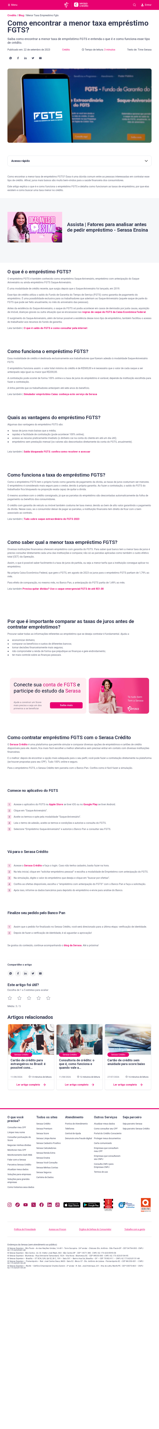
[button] (10, 58)
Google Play (90, 804)
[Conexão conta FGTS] (79, 695)
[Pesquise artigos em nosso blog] (134, 5)
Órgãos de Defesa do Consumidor (95, 1229)
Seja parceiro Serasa (132, 1123)
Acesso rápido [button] (20, 160)
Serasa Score (42, 1133)
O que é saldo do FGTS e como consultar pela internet (55, 328)
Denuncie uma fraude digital (78, 1138)
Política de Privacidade (25, 1229)
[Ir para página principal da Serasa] (68, 4)
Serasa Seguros (43, 1172)
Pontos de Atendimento (76, 1123)
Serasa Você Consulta (46, 1162)
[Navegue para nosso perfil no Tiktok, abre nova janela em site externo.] (17, 1205)
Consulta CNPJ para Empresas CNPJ (104, 1165)
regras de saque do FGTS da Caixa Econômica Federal (114, 312)
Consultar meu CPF (16, 1127)
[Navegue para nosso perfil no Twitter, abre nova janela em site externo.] (33, 1205)
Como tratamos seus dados (20, 1187)
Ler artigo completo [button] (28, 1084)
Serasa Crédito (19, 744)
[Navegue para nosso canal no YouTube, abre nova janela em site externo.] (25, 1205)
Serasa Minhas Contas (47, 1167)
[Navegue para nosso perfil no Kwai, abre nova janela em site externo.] (57, 1205)
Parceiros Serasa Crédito (19, 1164)
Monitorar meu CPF (16, 1150)
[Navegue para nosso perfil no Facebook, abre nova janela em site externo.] (41, 1205)
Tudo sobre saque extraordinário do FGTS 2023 (51, 519)
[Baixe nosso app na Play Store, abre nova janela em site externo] (91, 1206)
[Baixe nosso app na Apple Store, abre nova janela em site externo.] (71, 1206)
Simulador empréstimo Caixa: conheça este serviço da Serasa (60, 394)
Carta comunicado (103, 1143)
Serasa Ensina (43, 1158)
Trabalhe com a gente (134, 1229)
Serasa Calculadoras (46, 1148)
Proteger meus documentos (107, 1138)
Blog (21, 15)
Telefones (69, 1128)
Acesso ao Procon (57, 1229)
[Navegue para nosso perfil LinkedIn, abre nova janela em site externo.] (49, 1205)
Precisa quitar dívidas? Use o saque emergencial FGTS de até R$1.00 (63, 588)
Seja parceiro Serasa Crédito (136, 1128)
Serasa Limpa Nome (46, 1138)
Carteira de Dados (45, 1177)
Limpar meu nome (16, 1132)
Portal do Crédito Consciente (107, 1133)
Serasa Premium (44, 1128)
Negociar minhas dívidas (19, 1145)
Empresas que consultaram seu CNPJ (107, 1157)
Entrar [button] (148, 4)
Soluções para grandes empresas (18, 1180)
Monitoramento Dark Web (19, 1155)
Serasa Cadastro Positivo (48, 1143)
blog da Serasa (73, 945)
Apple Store (56, 804)
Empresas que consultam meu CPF (106, 1149)
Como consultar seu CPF (106, 1128)
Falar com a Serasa (16, 1159)
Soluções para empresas (19, 1174)
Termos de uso (101, 1172)
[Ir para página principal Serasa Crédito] (81, 4)
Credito (11, 15)
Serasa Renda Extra (45, 1153)
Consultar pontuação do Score (19, 1138)
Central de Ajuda (73, 1133)
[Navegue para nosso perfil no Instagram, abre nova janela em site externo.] (9, 1205)
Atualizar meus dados (17, 1169)
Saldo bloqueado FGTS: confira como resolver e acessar (57, 451)
